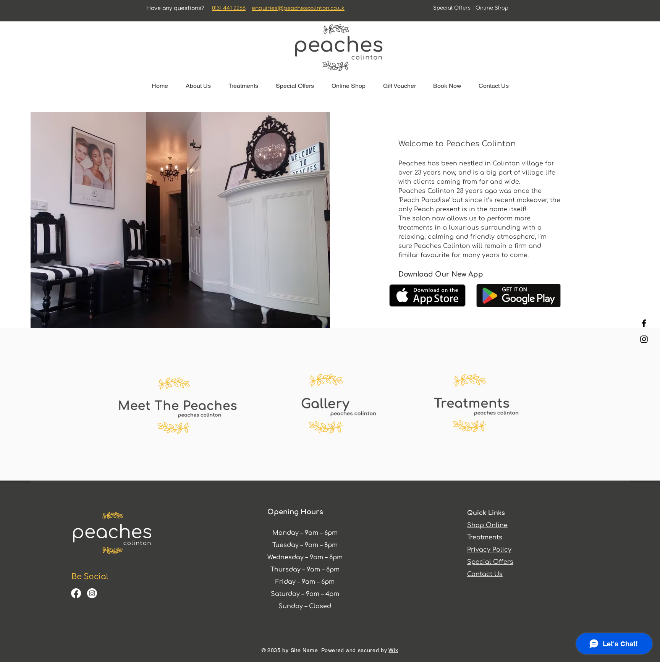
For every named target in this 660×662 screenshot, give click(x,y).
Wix (393, 650)
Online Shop (492, 8)
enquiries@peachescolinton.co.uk (298, 8)
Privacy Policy (489, 549)
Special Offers (452, 8)
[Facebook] (644, 323)
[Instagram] (644, 339)
